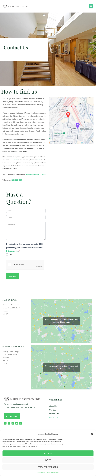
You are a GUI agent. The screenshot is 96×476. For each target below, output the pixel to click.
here (15, 160)
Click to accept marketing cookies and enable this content (61, 320)
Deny (48, 460)
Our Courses (54, 410)
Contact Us (53, 417)
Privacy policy (12, 251)
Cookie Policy (40, 472)
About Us (52, 406)
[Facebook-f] (9, 423)
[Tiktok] (20, 423)
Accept (48, 453)
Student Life (54, 414)
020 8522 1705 (16, 180)
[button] (92, 434)
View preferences (48, 467)
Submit (12, 276)
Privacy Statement (53, 472)
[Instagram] (5, 423)
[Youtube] (16, 423)
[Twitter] (13, 423)
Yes (10, 254)
